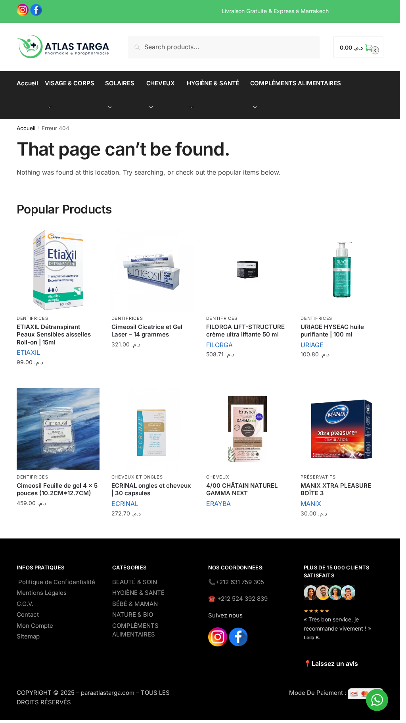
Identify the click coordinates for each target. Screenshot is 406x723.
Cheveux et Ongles (137, 477)
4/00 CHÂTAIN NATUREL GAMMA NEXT (242, 489)
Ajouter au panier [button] (58, 379)
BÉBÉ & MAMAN (135, 604)
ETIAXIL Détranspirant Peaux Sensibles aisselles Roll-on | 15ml (54, 334)
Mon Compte (35, 625)
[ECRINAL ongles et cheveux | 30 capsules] (152, 429)
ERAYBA (218, 504)
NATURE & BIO (132, 614)
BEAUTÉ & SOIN (134, 582)
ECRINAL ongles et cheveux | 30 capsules (151, 489)
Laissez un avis (335, 663)
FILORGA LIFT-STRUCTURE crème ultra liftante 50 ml (245, 330)
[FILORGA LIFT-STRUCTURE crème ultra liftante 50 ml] (247, 270)
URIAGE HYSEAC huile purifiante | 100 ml (332, 330)
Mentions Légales (42, 592)
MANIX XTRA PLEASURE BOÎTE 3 (336, 489)
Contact (28, 614)
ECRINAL (124, 504)
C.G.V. (25, 604)
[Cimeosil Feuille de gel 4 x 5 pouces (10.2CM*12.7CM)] (58, 429)
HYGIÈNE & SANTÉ (138, 592)
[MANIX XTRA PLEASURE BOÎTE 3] (342, 429)
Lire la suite (247, 520)
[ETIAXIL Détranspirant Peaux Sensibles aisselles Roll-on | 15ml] (58, 270)
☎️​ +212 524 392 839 (238, 598)
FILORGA (219, 345)
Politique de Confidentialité (56, 582)
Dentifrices (32, 318)
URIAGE (312, 345)
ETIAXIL (28, 352)
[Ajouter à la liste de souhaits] (90, 238)
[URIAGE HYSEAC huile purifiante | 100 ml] (342, 270)
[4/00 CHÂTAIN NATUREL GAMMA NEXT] (247, 429)
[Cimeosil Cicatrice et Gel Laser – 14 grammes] (152, 270)
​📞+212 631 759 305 (236, 582)
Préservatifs (318, 477)
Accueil (26, 128)
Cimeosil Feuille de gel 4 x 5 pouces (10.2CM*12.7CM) (57, 489)
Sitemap (28, 636)
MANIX (311, 504)
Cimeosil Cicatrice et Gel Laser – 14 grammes (146, 330)
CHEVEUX (218, 477)
